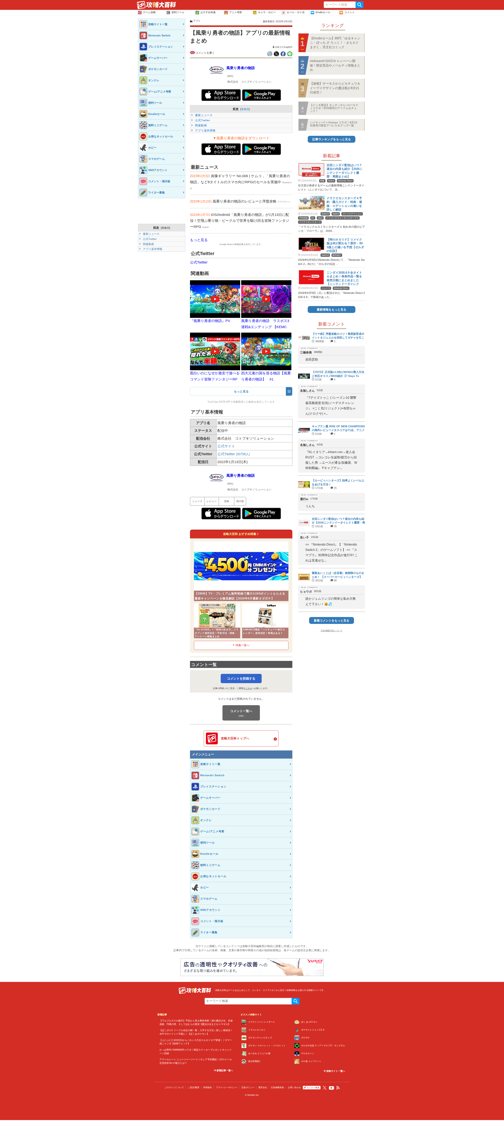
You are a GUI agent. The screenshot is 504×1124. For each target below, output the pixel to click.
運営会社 (262, 1087)
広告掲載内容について (331, 630)
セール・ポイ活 (296, 12)
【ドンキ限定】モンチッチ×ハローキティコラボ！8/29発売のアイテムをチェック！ (334, 108)
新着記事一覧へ (224, 1070)
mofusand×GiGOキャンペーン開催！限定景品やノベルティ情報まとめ (335, 65)
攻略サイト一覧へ (335, 1071)
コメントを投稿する (241, 678)
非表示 (165, 227)
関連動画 (148, 244)
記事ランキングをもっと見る (331, 139)
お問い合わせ (294, 1087)
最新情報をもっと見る (331, 309)
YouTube (331, 1088)
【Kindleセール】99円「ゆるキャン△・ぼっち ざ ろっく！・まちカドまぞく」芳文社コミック (335, 43)
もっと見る (199, 240)
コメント (349, 12)
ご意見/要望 (193, 1087)
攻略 (226, 501)
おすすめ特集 (208, 12)
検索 (359, 4)
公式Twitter (149, 239)
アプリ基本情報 (152, 249)
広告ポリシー (247, 1087)
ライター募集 (313, 1087)
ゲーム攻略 (149, 12)
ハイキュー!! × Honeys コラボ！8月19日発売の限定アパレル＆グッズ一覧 (333, 124)
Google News (226, 244)
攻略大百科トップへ (235, 738)
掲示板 (240, 501)
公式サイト (226, 446)
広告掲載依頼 (277, 1087)
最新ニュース (150, 233)
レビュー (212, 501)
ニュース (197, 501)
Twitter (324, 1088)
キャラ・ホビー (267, 12)
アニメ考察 (235, 12)
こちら (249, 688)
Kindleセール (323, 12)
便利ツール (177, 12)
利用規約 (207, 1087)
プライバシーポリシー (226, 1087)
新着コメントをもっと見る (331, 620)
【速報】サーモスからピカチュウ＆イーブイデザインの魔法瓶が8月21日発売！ (335, 88)
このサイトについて (174, 1087)
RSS (338, 1088)
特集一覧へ (242, 645)
